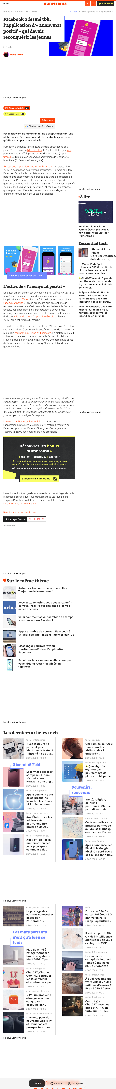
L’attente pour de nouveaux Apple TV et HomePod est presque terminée (39, 1022)
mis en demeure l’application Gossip (34, 316)
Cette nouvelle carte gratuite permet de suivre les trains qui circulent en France (99, 827)
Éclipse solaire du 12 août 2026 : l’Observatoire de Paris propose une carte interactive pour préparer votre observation (94, 297)
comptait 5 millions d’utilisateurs (33, 333)
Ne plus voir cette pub (14, 97)
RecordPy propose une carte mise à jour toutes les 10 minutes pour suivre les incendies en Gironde (95, 311)
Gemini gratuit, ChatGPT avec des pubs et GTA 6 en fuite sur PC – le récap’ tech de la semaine (97, 1006)
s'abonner (107, 3)
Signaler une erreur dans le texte (20, 512)
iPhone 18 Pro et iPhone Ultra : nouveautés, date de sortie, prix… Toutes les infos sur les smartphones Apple (103, 254)
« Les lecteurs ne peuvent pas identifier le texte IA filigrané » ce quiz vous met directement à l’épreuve (39, 748)
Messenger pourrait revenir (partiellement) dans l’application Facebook (41, 649)
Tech (75, 11)
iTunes (25, 299)
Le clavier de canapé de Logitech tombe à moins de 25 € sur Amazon (98, 961)
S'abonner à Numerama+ (37, 478)
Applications (106, 11)
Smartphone (88, 11)
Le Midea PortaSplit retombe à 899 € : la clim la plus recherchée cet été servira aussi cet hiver (95, 268)
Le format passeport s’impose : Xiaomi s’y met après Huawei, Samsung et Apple (39, 776)
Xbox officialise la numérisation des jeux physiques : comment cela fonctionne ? (38, 844)
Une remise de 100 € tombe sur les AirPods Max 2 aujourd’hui (99, 748)
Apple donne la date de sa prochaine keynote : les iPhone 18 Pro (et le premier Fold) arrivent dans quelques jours (39, 799)
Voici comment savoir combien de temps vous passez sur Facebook (45, 618)
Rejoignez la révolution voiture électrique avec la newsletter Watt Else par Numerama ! (94, 231)
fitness (7, 157)
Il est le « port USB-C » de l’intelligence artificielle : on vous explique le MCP (98, 938)
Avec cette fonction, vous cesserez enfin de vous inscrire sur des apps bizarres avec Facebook (45, 606)
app (69, 150)
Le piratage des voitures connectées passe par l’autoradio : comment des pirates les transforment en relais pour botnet (40, 916)
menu (5, 3)
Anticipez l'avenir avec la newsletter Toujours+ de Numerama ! (42, 589)
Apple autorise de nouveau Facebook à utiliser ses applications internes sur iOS (46, 633)
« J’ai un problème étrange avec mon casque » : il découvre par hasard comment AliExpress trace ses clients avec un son (39, 999)
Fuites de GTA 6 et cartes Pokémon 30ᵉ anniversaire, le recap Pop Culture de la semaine (98, 916)
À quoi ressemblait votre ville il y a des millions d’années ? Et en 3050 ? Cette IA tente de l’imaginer (98, 983)
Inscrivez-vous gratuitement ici (20, 503)
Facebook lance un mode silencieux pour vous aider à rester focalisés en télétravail (46, 664)
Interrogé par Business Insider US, (22, 421)
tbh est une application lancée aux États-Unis (28, 166)
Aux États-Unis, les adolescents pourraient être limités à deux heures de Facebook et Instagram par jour (39, 822)
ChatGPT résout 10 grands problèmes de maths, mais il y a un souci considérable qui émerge (95, 283)
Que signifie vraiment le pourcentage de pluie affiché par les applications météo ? (98, 771)
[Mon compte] (87, 3)
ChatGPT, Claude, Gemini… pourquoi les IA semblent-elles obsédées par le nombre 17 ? (38, 977)
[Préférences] (93, 3)
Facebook (10, 525)
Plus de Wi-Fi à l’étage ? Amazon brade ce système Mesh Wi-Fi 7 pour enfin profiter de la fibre (38, 954)
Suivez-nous (47, 120)
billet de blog (34, 150)
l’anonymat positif (13, 303)
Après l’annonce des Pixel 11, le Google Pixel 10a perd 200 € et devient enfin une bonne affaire (99, 849)
